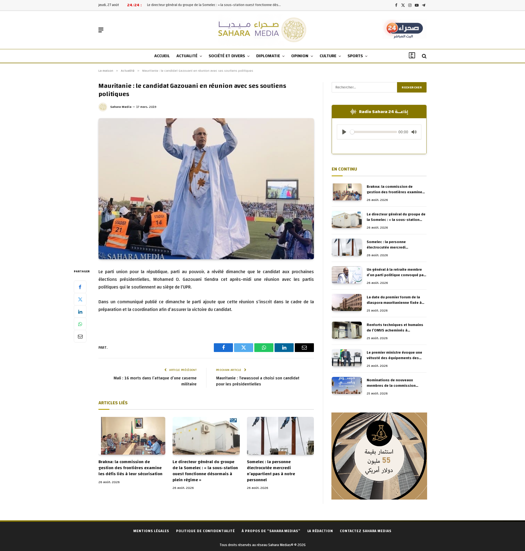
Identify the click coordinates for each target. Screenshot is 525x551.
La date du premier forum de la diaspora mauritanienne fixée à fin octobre (394, 300)
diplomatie (268, 56)
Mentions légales (151, 531)
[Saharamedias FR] (262, 29)
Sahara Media (121, 107)
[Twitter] (80, 299)
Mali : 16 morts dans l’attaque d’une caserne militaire (155, 381)
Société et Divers (227, 56)
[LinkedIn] (80, 311)
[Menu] (100, 30)
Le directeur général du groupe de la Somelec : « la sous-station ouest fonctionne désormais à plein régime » (215, 5)
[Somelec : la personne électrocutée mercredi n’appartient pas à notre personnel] (280, 436)
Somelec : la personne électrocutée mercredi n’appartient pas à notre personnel (271, 471)
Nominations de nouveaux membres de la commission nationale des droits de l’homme (395, 382)
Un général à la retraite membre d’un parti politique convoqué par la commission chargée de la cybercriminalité (396, 272)
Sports (355, 56)
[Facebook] (80, 287)
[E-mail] (80, 336)
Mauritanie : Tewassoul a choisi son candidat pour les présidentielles (257, 381)
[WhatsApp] (80, 324)
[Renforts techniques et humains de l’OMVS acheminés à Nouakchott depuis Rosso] (347, 330)
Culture (328, 56)
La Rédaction (320, 531)
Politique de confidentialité (205, 531)
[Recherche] (424, 56)
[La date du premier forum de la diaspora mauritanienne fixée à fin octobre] (347, 302)
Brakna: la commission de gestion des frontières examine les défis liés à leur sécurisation (130, 468)
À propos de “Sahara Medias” (271, 531)
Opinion (299, 56)
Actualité (186, 56)
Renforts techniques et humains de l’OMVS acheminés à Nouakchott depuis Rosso (395, 327)
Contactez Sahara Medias (366, 531)
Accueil (162, 56)
